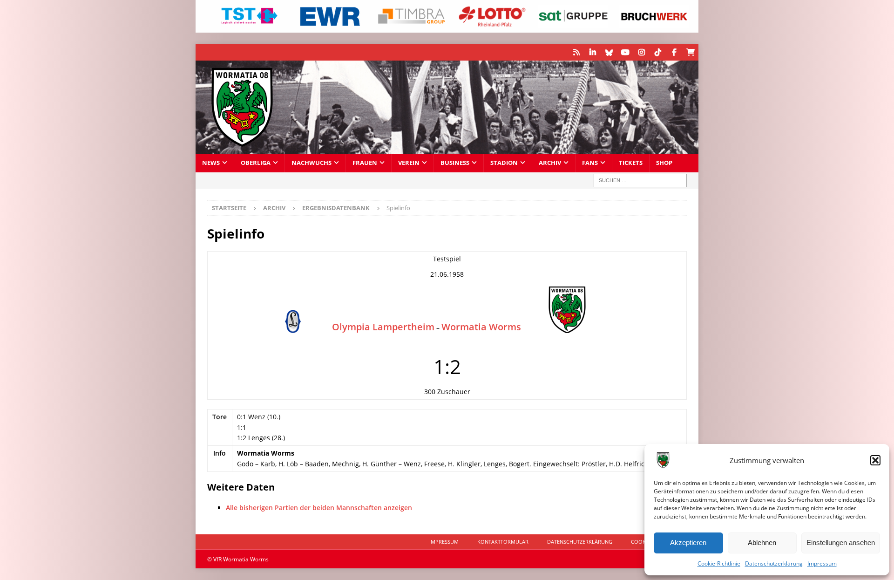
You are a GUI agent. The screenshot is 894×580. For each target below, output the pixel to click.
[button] (875, 460)
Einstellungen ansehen (840, 542)
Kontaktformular (502, 541)
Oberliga (256, 163)
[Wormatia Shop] (690, 52)
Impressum (822, 563)
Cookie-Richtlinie (719, 563)
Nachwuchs (311, 163)
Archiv (550, 163)
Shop (664, 163)
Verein (409, 163)
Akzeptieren (688, 542)
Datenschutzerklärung (774, 563)
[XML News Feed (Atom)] (576, 52)
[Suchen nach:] (640, 180)
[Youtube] (625, 52)
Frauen (364, 163)
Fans (590, 163)
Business (454, 163)
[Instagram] (641, 52)
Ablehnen (762, 542)
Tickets (631, 163)
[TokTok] (658, 52)
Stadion (504, 163)
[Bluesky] (609, 52)
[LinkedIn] (592, 52)
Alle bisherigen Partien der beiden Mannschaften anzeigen (319, 507)
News (211, 163)
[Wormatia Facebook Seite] (674, 52)
